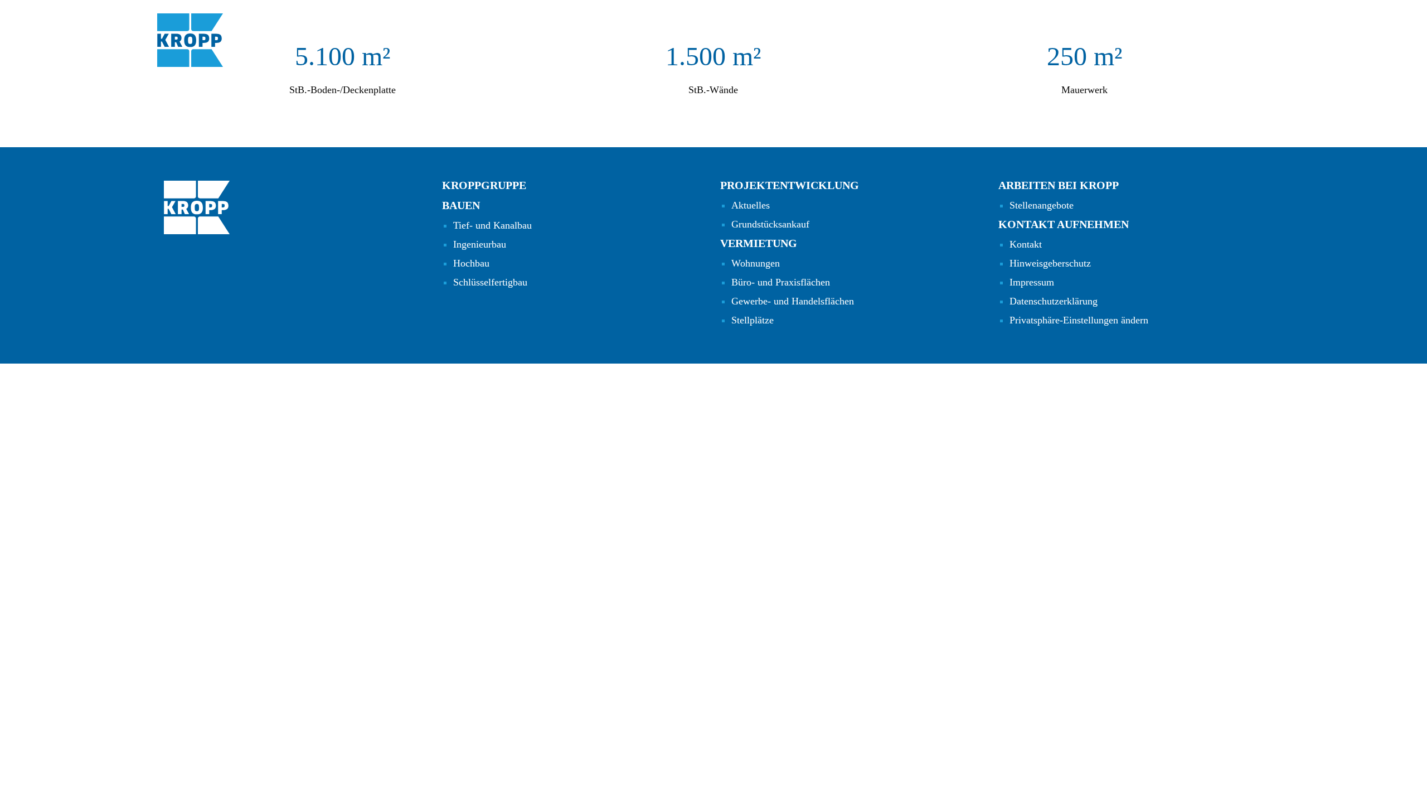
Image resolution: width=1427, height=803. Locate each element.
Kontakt (1025, 244)
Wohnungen (755, 263)
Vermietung (758, 243)
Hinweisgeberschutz (1050, 263)
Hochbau (471, 263)
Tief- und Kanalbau (492, 225)
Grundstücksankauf (770, 224)
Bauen (461, 205)
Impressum (1031, 282)
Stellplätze (752, 320)
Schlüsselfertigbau (490, 282)
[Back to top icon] (1385, 780)
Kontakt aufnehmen (1063, 224)
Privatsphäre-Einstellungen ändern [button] (1078, 320)
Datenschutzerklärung (1053, 301)
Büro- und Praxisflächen (780, 282)
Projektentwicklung (789, 185)
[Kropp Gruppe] (190, 40)
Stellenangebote (1041, 205)
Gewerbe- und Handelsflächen (792, 301)
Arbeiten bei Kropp (1058, 185)
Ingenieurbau (479, 244)
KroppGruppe (484, 185)
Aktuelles (750, 205)
